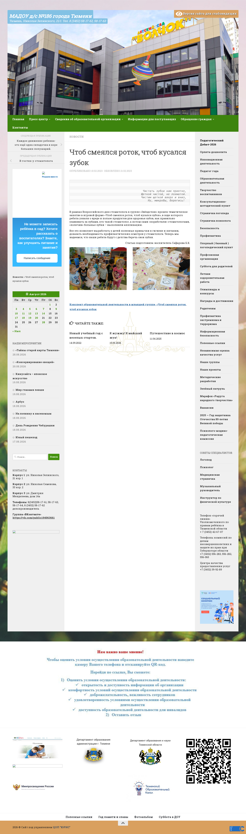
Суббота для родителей (216, 266)
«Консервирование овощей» (35, 362)
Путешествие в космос (167, 333)
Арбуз (20, 401)
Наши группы (210, 362)
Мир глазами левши (30, 389)
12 (29, 313)
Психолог (207, 467)
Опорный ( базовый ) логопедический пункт (216, 245)
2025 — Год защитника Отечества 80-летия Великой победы (215, 419)
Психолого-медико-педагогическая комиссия (214, 434)
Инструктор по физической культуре (215, 499)
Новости (76, 136)
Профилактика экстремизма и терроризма (210, 320)
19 (29, 317)
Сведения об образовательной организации (88, 119)
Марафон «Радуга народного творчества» (216, 398)
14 (43, 313)
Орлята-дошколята (213, 152)
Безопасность (209, 228)
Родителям (208, 308)
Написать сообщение (37, 258)
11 (23, 313)
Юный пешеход (26, 437)
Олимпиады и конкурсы (210, 291)
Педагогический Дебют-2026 (212, 142)
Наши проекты (210, 369)
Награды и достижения (216, 301)
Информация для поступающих (152, 119)
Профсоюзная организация (209, 256)
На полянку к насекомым (34, 413)
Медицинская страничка (210, 476)
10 (16, 313)
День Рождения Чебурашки (35, 425)
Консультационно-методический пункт (215, 203)
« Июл (17, 331)
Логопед (206, 459)
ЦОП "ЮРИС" (61, 827)
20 (36, 317)
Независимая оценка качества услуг (214, 352)
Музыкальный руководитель (210, 488)
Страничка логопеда (214, 213)
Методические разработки (210, 379)
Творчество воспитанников (211, 192)
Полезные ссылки (212, 343)
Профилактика (210, 235)
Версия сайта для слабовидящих (209, 14)
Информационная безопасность (212, 333)
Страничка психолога (215, 220)
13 (36, 313)
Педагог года (209, 171)
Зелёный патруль (212, 388)
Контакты (20, 127)
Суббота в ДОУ (169, 817)
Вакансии (207, 407)
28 (43, 322)
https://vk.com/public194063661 (34, 517)
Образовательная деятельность (212, 180)
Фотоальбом (143, 817)
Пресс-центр (38, 119)
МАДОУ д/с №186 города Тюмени (50, 16)
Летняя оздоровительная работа (212, 277)
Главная (18, 119)
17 (16, 317)
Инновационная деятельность (211, 161)
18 (23, 317)
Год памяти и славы (113, 817)
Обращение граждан (196, 119)
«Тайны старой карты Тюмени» (37, 350)
